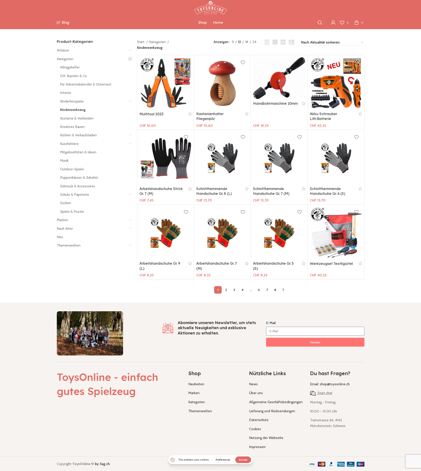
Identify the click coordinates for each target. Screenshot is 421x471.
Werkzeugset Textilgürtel (331, 263)
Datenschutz (259, 420)
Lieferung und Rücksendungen (272, 411)
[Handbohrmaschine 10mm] (279, 78)
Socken (65, 203)
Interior (65, 93)
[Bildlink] (90, 333)
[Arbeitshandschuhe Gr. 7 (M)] (222, 233)
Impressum (257, 447)
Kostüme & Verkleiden (76, 118)
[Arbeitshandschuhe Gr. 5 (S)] (279, 233)
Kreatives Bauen (72, 127)
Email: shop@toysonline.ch (330, 384)
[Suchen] (319, 22)
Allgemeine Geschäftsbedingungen (276, 402)
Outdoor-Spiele (72, 169)
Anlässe (63, 50)
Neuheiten (196, 384)
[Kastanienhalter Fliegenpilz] (222, 83)
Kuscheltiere (69, 144)
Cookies (255, 429)
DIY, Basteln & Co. (74, 76)
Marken (62, 220)
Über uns (256, 393)
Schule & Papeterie (74, 194)
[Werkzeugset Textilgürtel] (336, 233)
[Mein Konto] (333, 22)
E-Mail (271, 323)
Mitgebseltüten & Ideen (78, 152)
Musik (64, 160)
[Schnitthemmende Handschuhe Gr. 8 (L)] (222, 158)
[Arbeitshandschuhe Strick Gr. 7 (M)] (165, 158)
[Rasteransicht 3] (283, 42)
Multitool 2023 (151, 114)
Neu (60, 237)
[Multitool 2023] (165, 83)
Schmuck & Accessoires (77, 186)
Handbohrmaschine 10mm (275, 103)
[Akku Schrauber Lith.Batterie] (336, 83)
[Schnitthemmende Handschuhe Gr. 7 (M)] (279, 158)
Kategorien (65, 59)
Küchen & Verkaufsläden (78, 135)
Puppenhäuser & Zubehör (79, 177)
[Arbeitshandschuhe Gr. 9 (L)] (165, 233)
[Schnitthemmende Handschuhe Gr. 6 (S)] (336, 158)
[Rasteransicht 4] (291, 42)
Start (141, 42)
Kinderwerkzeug (73, 110)
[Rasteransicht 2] (275, 42)
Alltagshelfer (70, 67)
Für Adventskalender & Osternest (85, 84)
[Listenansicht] (267, 42)
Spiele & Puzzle (72, 211)
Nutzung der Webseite (266, 438)
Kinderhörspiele (72, 101)
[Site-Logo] (210, 8)
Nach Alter (65, 228)
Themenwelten (68, 245)
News (253, 384)
